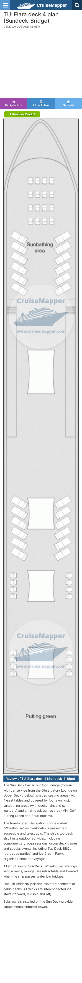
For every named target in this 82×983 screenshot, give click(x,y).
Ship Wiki (68, 105)
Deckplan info (13, 105)
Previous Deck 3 (23, 114)
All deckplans (41, 105)
